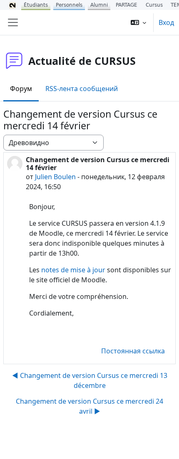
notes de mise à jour (73, 269)
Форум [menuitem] (21, 88)
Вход (166, 22)
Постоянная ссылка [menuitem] (133, 350)
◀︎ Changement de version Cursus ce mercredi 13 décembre (89, 380)
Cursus (154, 5)
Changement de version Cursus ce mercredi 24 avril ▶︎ (89, 406)
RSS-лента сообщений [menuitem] (81, 88)
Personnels (69, 5)
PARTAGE (126, 5)
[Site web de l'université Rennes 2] (12, 5)
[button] (138, 22)
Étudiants (36, 5)
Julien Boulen (55, 176)
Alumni (99, 5)
